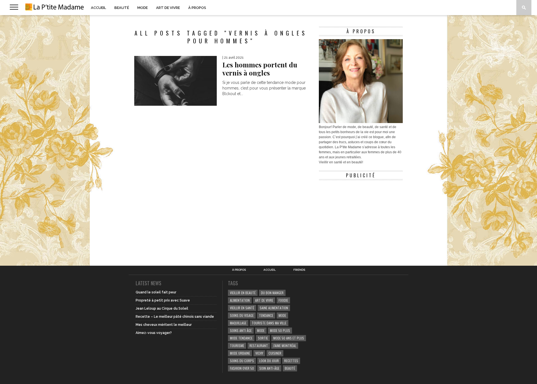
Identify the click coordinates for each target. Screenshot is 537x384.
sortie (263, 338)
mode (282, 315)
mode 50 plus (280, 330)
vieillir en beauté (243, 292)
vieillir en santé (242, 307)
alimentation (240, 300)
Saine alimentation (274, 307)
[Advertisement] (361, 218)
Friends (299, 269)
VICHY (259, 353)
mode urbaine (240, 353)
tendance (266, 315)
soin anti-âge (269, 368)
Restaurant (258, 345)
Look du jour (269, 360)
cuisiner (274, 353)
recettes (291, 360)
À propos (197, 8)
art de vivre (264, 300)
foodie (283, 300)
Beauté (121, 8)
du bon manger (272, 292)
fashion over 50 (242, 368)
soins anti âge (241, 330)
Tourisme (237, 345)
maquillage (238, 323)
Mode (142, 8)
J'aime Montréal (284, 345)
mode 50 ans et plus (288, 338)
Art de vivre (168, 8)
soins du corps (242, 360)
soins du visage (242, 315)
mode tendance (241, 338)
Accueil (98, 8)
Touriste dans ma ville (269, 323)
